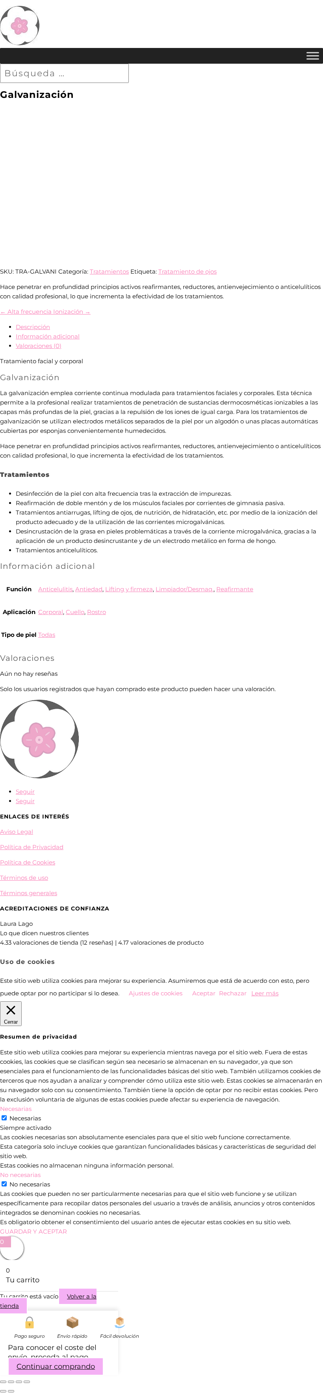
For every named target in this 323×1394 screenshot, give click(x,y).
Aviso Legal (16, 831)
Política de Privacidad (31, 847)
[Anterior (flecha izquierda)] (3, 1391)
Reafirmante (234, 589)
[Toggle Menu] (312, 55)
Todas (46, 634)
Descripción (33, 327)
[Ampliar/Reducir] (3, 1382)
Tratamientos (109, 271)
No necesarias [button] (20, 1175)
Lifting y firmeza (129, 589)
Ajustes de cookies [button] (155, 993)
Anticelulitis (55, 589)
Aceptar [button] (203, 993)
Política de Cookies (27, 862)
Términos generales (28, 893)
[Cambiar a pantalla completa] (11, 1382)
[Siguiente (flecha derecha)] (11, 1391)
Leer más (264, 993)
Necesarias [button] (16, 1109)
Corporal (50, 612)
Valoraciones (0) (38, 345)
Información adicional (48, 336)
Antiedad (88, 589)
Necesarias (25, 1118)
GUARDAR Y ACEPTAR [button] (33, 1231)
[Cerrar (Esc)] (27, 1382)
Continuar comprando (56, 1366)
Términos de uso (24, 877)
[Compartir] (19, 1382)
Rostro (96, 612)
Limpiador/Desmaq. (184, 589)
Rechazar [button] (233, 993)
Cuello (75, 612)
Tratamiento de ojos (187, 271)
